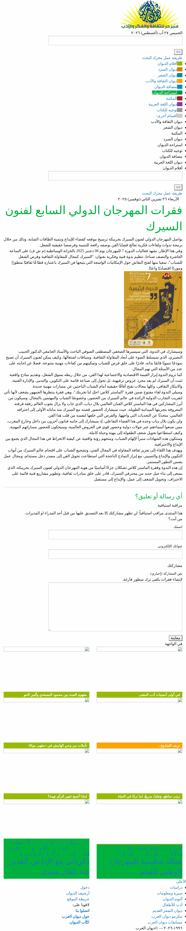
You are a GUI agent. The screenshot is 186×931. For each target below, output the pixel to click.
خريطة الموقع (78, 899)
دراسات (176, 887)
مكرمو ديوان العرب (166, 916)
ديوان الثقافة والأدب (161, 81)
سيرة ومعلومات (169, 893)
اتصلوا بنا (82, 910)
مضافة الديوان (165, 87)
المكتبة (171, 98)
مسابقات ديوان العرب (164, 922)
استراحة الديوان (164, 92)
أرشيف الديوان (77, 893)
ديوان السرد (167, 69)
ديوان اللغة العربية (162, 104)
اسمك (178, 527)
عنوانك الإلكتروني (170, 546)
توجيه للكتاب (167, 110)
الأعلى (181, 881)
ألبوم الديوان (172, 899)
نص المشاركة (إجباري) (166, 573)
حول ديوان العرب (75, 916)
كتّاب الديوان (79, 922)
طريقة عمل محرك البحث (162, 58)
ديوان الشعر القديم (167, 910)
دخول (84, 887)
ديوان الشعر (167, 75)
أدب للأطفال (172, 905)
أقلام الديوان (167, 63)
